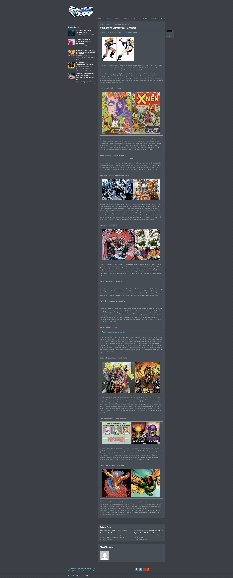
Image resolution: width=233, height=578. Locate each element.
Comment (135, 32)
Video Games (143, 18)
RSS (94, 571)
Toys (125, 18)
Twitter (140, 569)
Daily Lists (127, 32)
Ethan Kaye (104, 32)
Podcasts (98, 18)
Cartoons (153, 18)
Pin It (168, 36)
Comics (133, 18)
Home (102, 24)
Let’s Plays (108, 18)
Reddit (148, 569)
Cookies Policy (77, 571)
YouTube (144, 569)
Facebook (136, 569)
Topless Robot (72, 576)
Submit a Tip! (72, 569)
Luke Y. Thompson (107, 539)
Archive (163, 18)
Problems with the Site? (85, 569)
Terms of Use (87, 571)
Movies (117, 18)
